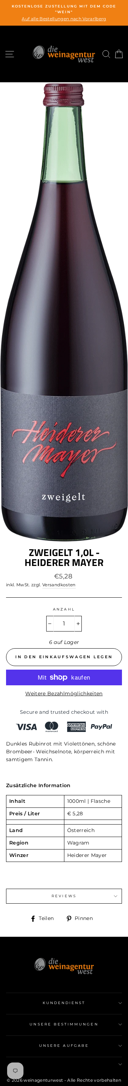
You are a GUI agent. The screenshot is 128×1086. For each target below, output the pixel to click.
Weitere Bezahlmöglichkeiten (63, 693)
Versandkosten (58, 584)
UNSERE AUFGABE (64, 1045)
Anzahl (64, 609)
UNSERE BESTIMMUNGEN (64, 1024)
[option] (64, 13)
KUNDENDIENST (64, 1003)
